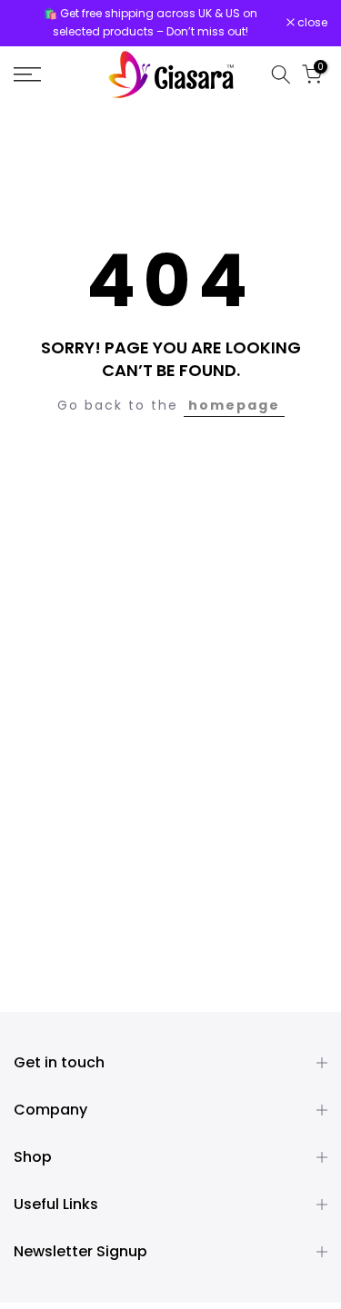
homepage (234, 405)
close (311, 22)
